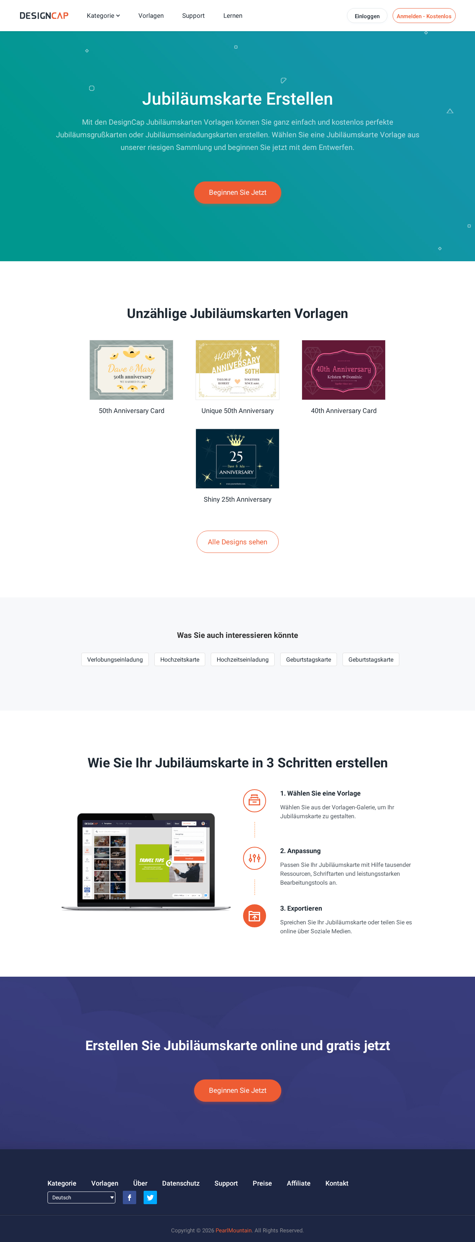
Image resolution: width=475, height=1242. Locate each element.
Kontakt (336, 1183)
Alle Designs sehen (237, 542)
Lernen (232, 15)
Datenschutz (181, 1183)
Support (193, 15)
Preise (262, 1183)
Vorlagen (151, 15)
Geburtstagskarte (308, 659)
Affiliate (299, 1183)
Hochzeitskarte (179, 659)
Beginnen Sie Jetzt (237, 192)
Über (140, 1183)
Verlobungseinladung (115, 659)
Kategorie (100, 15)
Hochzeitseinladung (243, 659)
